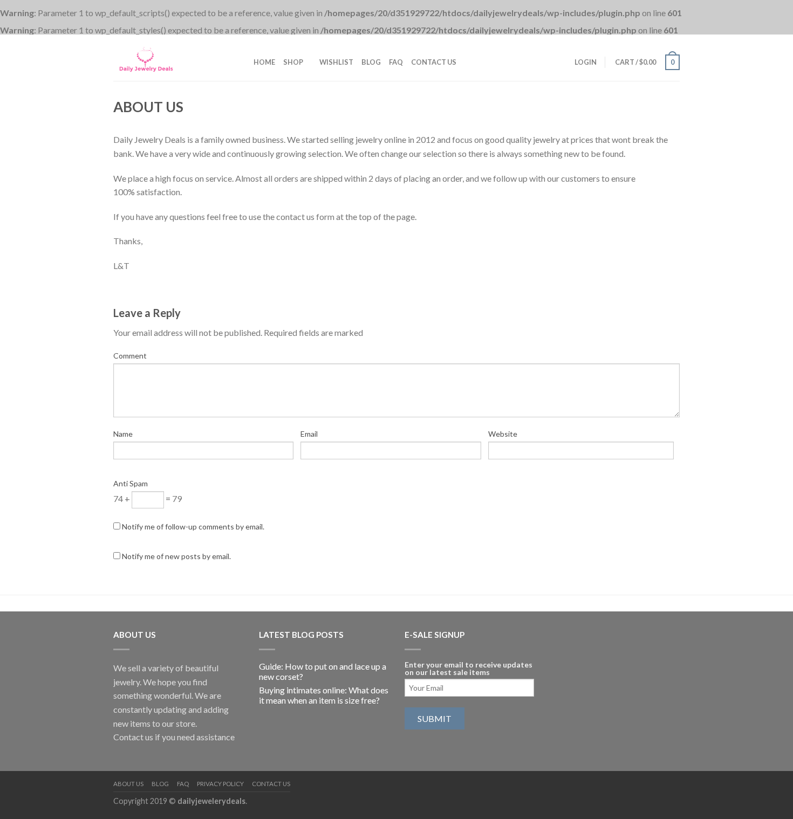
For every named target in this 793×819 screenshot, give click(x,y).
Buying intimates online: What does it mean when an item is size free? (323, 695)
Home (264, 62)
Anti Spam (130, 483)
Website (502, 433)
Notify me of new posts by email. (176, 556)
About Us (128, 783)
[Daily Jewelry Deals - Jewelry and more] (167, 57)
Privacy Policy (220, 783)
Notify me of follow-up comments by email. (193, 526)
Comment (130, 355)
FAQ (396, 62)
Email (309, 433)
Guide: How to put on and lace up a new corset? (322, 671)
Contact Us (433, 62)
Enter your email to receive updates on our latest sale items (468, 668)
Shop (293, 62)
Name (123, 433)
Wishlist (336, 62)
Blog (371, 62)
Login (586, 62)
